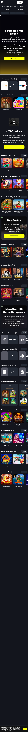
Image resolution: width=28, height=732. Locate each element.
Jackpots (20, 13)
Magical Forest (6, 430)
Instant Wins (5, 472)
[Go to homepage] (2, 2)
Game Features (9, 333)
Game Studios (8, 79)
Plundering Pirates (8, 410)
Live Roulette (6, 244)
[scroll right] (26, 13)
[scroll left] (2, 13)
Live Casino (20, 9)
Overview (5, 13)
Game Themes (8, 381)
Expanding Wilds (7, 155)
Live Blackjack (6, 265)
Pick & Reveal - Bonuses (9, 176)
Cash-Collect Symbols (9, 197)
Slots (12, 13)
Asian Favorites (7, 451)
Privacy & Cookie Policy (11, 730)
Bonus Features (9, 349)
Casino (7, 9)
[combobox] (14, 6)
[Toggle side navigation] (25, 2)
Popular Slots (6, 95)
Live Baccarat (6, 286)
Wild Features (8, 365)
